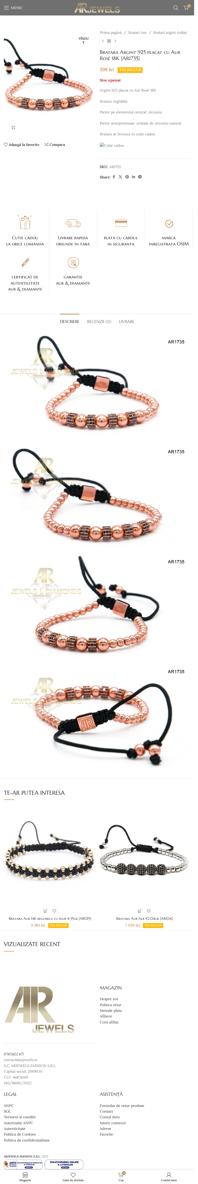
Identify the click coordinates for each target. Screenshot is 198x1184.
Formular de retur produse (122, 1105)
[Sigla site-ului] (97, 7)
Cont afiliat (109, 1022)
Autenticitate (15, 1128)
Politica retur (110, 1005)
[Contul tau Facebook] (114, 176)
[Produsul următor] (115, 41)
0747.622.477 (14, 1054)
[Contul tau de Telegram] (140, 176)
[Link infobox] (25, 230)
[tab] (69, 321)
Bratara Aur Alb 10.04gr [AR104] (144, 918)
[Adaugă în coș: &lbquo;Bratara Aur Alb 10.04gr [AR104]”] (139, 911)
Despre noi (109, 999)
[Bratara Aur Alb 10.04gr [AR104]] (144, 859)
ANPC (9, 1105)
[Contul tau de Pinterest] (127, 176)
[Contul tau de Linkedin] (133, 176)
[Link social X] (120, 176)
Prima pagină (111, 32)
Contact (106, 1111)
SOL (7, 1111)
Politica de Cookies (20, 1134)
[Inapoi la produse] (109, 41)
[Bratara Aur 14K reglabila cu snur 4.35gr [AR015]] (50, 859)
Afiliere (106, 1016)
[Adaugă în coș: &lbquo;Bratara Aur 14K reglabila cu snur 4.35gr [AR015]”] (45, 911)
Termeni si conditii (20, 1117)
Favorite (106, 1134)
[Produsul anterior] (103, 41)
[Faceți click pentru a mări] (13, 128)
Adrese (105, 1128)
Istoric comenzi (113, 1123)
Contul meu (110, 1117)
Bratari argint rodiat (170, 32)
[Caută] (176, 8)
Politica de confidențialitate (27, 1140)
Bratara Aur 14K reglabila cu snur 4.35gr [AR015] (50, 918)
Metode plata (111, 1010)
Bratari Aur (137, 32)
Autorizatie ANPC (18, 1123)
